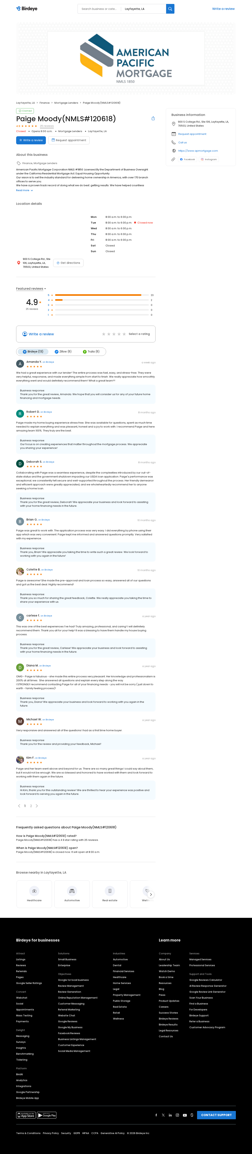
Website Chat (66, 1015)
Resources (165, 983)
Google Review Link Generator (207, 991)
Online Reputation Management (78, 997)
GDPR (76, 1133)
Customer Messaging (71, 1003)
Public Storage (121, 1001)
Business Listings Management (77, 1039)
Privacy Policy (51, 1133)
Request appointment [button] (192, 134)
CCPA (94, 1133)
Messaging (22, 1036)
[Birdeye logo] (27, 9)
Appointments (25, 1009)
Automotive (120, 959)
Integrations (23, 1086)
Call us (182, 142)
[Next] (150, 894)
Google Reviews (67, 1021)
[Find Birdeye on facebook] (156, 1115)
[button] (37, 806)
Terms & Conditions (28, 1133)
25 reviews (47, 126)
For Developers (198, 1009)
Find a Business (198, 1003)
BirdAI (19, 1074)
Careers (164, 1006)
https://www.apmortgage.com (198, 151)
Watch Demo (167, 971)
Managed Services (200, 959)
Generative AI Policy (113, 1133)
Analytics (21, 1080)
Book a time (166, 977)
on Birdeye (48, 362)
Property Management (127, 995)
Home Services (122, 983)
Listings (20, 959)
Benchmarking (25, 1053)
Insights (21, 1048)
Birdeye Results (168, 1024)
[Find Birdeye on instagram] (177, 1115)
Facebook (189, 159)
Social (19, 1003)
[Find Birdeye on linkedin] (170, 1115)
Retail (116, 1012)
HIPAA (85, 1133)
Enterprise (64, 965)
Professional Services (202, 965)
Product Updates (169, 1001)
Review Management (71, 986)
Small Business (67, 959)
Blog (161, 989)
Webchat (21, 997)
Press (162, 995)
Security (66, 1133)
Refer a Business (199, 1021)
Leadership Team (169, 965)
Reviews (21, 965)
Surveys (21, 1042)
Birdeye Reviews (168, 1018)
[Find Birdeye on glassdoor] (192, 1115)
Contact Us (166, 1036)
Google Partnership (28, 1092)
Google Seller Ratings (29, 983)
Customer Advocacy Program (207, 1027)
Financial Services (123, 971)
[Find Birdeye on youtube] (185, 1115)
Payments (22, 1021)
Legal (116, 989)
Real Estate (120, 1006)
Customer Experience (71, 1045)
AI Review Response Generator (207, 986)
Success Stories (168, 1012)
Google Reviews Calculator (205, 980)
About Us (164, 959)
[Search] (170, 9)
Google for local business (73, 980)
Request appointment (71, 140)
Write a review (223, 9)
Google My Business (70, 1027)
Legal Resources (168, 1030)
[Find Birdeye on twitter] (163, 1115)
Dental (117, 965)
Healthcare (119, 977)
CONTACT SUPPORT (216, 1115)
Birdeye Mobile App (27, 1098)
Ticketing (21, 1059)
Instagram (211, 159)
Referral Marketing (69, 1009)
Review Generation (69, 991)
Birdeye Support (199, 1015)
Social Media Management (74, 1051)
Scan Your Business (201, 997)
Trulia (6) (93, 351)
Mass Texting (24, 1015)
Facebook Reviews (69, 1033)
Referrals (21, 971)
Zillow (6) (65, 351)
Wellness (118, 1018)
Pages (20, 977)
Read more (22, 190)
